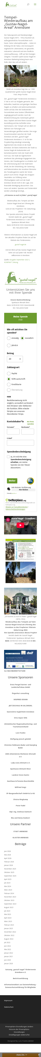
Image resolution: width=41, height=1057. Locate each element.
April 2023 (7, 918)
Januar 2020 (8, 963)
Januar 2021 (8, 956)
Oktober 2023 (9, 900)
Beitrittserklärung (20, 978)
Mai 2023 (7, 914)
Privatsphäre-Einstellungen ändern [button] (19, 1026)
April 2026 (7, 858)
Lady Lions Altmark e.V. (20, 763)
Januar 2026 (8, 865)
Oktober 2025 (9, 872)
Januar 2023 (8, 928)
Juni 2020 (7, 960)
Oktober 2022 (9, 935)
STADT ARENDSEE (20, 831)
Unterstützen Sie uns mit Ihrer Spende (20, 291)
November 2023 (10, 897)
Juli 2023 (7, 911)
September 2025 (10, 876)
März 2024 (8, 890)
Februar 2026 (9, 862)
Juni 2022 (7, 946)
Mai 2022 (7, 949)
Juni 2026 (7, 851)
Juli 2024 (7, 883)
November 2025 (10, 869)
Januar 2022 (8, 953)
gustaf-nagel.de (20, 244)
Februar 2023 (9, 925)
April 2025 (7, 879)
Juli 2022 (7, 942)
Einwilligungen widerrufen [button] (19, 1035)
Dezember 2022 (10, 932)
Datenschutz (8, 1007)
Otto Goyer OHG (20, 718)
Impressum (8, 1000)
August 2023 (8, 907)
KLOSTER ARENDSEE (20, 837)
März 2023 (8, 921)
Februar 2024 (9, 893)
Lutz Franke (20, 733)
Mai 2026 (7, 855)
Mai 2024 (7, 886)
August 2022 (8, 939)
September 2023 (10, 904)
